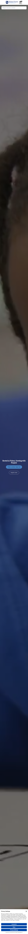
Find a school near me (14, 467)
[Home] (14, 2)
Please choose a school (8, 7)
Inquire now (14, 472)
